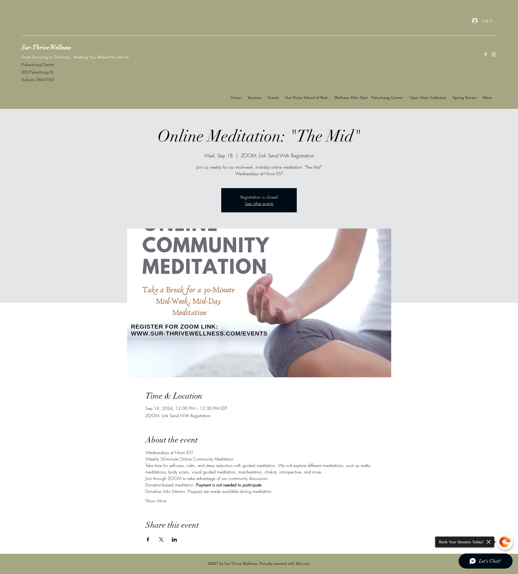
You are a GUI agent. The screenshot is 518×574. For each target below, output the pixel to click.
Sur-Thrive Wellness (46, 47)
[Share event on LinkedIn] (174, 539)
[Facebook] (485, 54)
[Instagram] (493, 54)
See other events (259, 203)
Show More (155, 501)
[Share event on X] (161, 539)
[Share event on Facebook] (148, 539)
